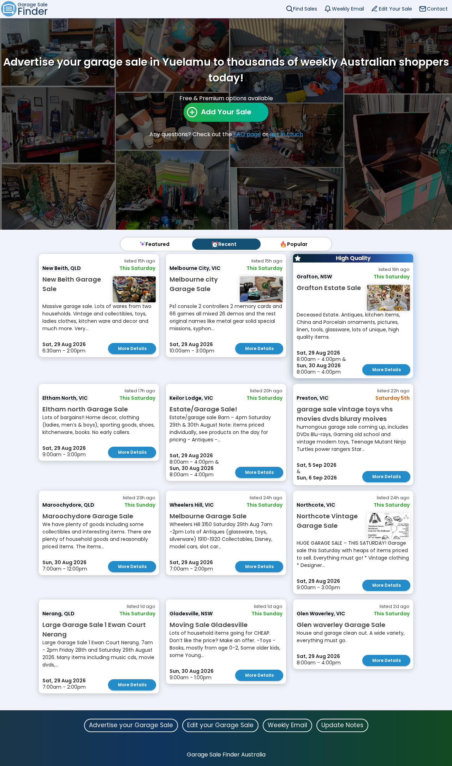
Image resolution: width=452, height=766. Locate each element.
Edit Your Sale (395, 8)
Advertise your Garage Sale (131, 725)
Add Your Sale (226, 112)
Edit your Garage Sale (220, 725)
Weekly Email (348, 8)
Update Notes (342, 725)
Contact (437, 8)
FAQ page (247, 134)
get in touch (286, 134)
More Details (132, 348)
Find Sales (305, 8)
